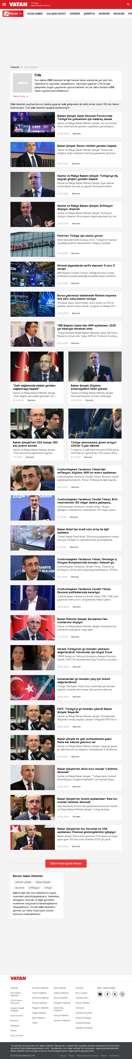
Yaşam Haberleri (39, 993)
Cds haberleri (31, 67)
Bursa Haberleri (61, 998)
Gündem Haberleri (40, 988)
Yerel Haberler (60, 988)
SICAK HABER (35, 13)
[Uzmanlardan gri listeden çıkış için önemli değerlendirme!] (32, 687)
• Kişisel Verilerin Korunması (87, 1056)
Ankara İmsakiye (83, 1018)
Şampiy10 (15, 1025)
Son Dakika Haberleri (15, 994)
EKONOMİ (104, 13)
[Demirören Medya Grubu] (114, 978)
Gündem (76, 816)
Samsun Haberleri (62, 1020)
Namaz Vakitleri (83, 1003)
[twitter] (115, 994)
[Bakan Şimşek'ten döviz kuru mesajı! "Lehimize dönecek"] (32, 777)
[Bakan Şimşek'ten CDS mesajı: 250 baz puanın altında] (37, 424)
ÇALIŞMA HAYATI (56, 13)
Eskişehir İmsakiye (84, 1028)
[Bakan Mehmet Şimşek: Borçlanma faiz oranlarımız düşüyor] (32, 627)
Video (34, 1023)
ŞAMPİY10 (89, 13)
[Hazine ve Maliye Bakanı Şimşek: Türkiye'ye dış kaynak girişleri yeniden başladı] (32, 184)
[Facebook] (107, 994)
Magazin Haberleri (40, 1008)
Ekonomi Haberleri (40, 998)
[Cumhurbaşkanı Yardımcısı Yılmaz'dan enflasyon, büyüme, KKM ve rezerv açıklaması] (32, 478)
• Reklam (103, 1056)
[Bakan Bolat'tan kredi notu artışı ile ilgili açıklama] (32, 538)
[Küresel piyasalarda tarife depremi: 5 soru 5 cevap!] (32, 274)
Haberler (14, 67)
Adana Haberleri (61, 993)
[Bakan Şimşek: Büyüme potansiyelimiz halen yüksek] (95, 367)
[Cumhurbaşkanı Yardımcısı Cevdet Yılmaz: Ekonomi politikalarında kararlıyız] (32, 597)
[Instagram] (122, 994)
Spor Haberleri (38, 1018)
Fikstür (13, 1030)
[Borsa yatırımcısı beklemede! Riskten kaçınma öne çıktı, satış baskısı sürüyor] (32, 304)
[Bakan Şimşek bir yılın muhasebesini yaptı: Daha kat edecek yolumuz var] (32, 747)
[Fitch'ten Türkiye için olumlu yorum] (32, 244)
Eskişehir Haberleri (62, 1003)
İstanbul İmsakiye (84, 1013)
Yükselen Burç (82, 998)
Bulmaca (14, 1020)
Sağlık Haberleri (39, 1013)
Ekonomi (77, 133)
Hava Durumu (16, 1015)
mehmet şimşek (23, 882)
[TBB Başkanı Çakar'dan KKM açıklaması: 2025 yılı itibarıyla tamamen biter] (32, 334)
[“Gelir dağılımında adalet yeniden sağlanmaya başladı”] (37, 367)
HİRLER (11, 13)
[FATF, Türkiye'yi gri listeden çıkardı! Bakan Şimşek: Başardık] (32, 717)
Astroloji (79, 988)
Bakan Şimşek (43, 882)
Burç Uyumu (81, 993)
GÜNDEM (75, 13)
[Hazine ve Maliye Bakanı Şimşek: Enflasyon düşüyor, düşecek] (32, 214)
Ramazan (80, 1008)
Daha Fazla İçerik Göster (66, 863)
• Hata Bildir (113, 1056)
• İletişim (70, 1056)
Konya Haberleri (61, 1015)
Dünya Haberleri (39, 1003)
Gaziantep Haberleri (58, 1009)
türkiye (48, 887)
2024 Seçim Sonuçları (16, 1001)
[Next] (100, 994)
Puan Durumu (16, 1035)
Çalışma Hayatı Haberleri (17, 1009)
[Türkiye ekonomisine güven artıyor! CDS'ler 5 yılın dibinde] (95, 424)
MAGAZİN (118, 13)
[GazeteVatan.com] (18, 978)
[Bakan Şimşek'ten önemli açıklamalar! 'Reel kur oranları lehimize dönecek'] (32, 807)
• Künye (62, 1056)
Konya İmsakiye (83, 1023)
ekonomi (19, 887)
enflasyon (34, 887)
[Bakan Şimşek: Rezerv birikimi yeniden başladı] (32, 154)
